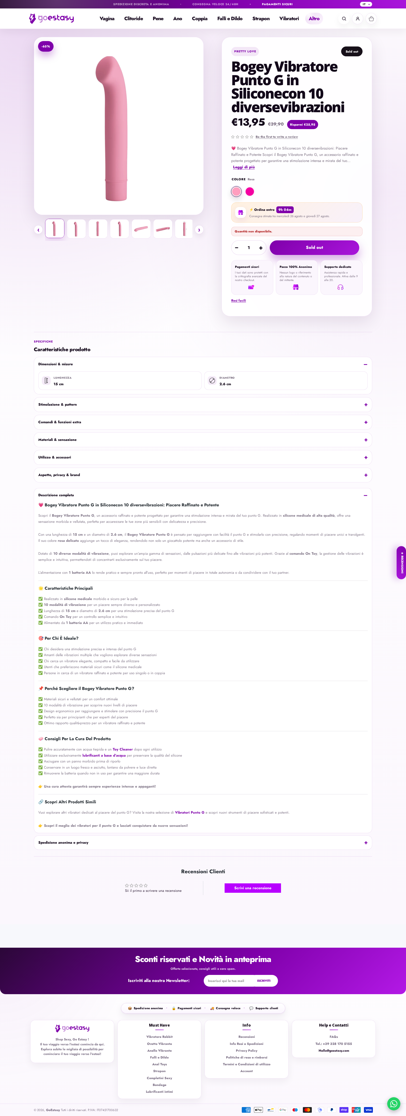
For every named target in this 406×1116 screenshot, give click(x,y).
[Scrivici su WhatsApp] (393, 1103)
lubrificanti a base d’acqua (104, 755)
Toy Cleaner (123, 749)
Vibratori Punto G (189, 812)
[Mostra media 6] (162, 229)
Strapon (260, 18)
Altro (314, 18)
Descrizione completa (56, 495)
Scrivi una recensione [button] (252, 888)
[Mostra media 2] (76, 229)
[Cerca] (344, 18)
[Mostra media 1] (54, 228)
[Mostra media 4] (119, 229)
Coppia (199, 18)
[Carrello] (371, 18)
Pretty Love (245, 51)
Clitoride (133, 18)
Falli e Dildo (229, 18)
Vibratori (289, 18)
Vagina (107, 18)
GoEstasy (53, 1110)
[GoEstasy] (55, 18)
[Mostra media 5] (141, 229)
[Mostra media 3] (98, 229)
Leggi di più (244, 167)
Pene (158, 18)
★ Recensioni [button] (402, 562)
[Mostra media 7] (184, 229)
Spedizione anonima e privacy (63, 842)
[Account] (357, 18)
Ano (177, 18)
